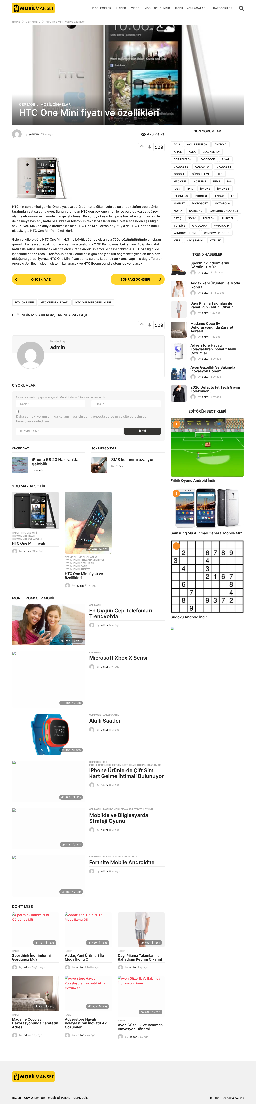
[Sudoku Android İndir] (207, 576)
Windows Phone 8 (216, 233)
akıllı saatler (111, 715)
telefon (209, 218)
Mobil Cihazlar (55, 105)
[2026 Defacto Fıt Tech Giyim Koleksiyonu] (179, 393)
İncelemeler (101, 8)
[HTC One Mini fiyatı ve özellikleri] (88, 523)
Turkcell (228, 218)
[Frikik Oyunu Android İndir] (207, 447)
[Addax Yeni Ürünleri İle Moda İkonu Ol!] (88, 929)
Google (179, 174)
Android (220, 144)
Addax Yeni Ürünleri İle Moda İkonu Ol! (84, 957)
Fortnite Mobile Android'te (120, 856)
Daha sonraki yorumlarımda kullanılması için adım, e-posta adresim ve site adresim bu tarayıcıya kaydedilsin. (81, 418)
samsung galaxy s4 (224, 210)
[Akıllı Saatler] (48, 734)
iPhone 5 (223, 188)
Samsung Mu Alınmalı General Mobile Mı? (206, 533)
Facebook (208, 159)
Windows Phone (185, 233)
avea (192, 151)
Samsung (196, 210)
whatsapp (221, 225)
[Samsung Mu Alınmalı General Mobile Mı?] (207, 508)
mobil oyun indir (157, 8)
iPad (190, 188)
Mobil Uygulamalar (190, 8)
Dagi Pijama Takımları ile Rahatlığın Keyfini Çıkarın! (140, 957)
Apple (178, 151)
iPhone (205, 188)
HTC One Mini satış (76, 566)
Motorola (222, 203)
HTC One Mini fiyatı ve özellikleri (84, 576)
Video (135, 8)
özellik (215, 240)
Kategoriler (223, 8)
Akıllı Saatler (105, 721)
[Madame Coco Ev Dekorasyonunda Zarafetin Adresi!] (35, 993)
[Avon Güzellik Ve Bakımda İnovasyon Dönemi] (141, 996)
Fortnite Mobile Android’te (121, 862)
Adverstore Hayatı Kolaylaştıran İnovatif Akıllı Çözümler (88, 1023)
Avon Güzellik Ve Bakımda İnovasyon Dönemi (140, 1027)
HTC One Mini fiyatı (54, 302)
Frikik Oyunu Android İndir (193, 480)
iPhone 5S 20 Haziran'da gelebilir (55, 461)
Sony (192, 218)
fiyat (225, 159)
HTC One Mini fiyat (93, 560)
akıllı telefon (197, 144)
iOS (105, 762)
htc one (180, 181)
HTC (220, 174)
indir (216, 181)
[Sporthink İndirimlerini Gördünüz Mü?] (35, 929)
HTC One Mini (24, 302)
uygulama (199, 225)
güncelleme (201, 174)
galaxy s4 (202, 166)
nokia (178, 210)
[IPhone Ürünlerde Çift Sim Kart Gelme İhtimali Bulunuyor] (48, 781)
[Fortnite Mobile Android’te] (48, 875)
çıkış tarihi (195, 240)
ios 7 (177, 188)
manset (179, 203)
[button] (241, 8)
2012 (177, 144)
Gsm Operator (34, 1097)
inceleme (199, 181)
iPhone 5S (181, 196)
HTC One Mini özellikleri (93, 302)
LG (233, 196)
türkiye (179, 225)
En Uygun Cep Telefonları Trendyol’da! (120, 613)
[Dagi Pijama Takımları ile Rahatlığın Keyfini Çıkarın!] (141, 929)
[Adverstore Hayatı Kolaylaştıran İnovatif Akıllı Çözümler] (88, 993)
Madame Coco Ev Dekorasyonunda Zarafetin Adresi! (35, 1023)
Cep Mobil (28, 105)
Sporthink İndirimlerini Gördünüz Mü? (31, 957)
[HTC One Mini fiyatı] (35, 510)
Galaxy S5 (224, 166)
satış (177, 218)
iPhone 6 (201, 196)
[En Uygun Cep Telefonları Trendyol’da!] (48, 624)
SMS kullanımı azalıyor (132, 459)
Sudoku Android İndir (189, 617)
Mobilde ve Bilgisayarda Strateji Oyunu (128, 809)
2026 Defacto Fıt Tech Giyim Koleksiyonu (215, 389)
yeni (177, 240)
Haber (121, 8)
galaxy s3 (181, 166)
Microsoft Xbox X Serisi (118, 658)
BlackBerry (211, 151)
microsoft (200, 203)
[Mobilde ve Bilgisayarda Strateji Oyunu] (48, 828)
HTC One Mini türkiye (77, 569)
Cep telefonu (184, 159)
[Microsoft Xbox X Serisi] (48, 679)
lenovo (219, 196)
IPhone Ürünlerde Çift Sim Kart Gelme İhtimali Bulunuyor (125, 765)
